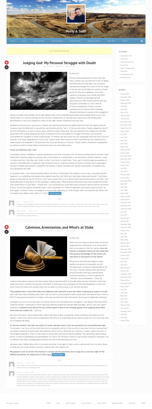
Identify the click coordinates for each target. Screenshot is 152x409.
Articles (12, 41)
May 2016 (124, 234)
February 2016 (125, 243)
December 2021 (126, 97)
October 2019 (125, 162)
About (24, 41)
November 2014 (126, 277)
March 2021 (124, 113)
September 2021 (126, 103)
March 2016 (124, 240)
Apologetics (59, 66)
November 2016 (126, 227)
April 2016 (124, 237)
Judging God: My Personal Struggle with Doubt (59, 62)
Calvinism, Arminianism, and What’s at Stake (59, 227)
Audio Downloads (38, 41)
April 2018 (124, 190)
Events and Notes (57, 41)
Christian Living (126, 62)
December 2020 (126, 122)
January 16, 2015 (29, 372)
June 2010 (124, 318)
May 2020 (124, 140)
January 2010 (125, 321)
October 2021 (125, 100)
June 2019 (124, 172)
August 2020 (125, 131)
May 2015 (124, 262)
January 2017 (125, 221)
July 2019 (124, 168)
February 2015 (125, 268)
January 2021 (125, 119)
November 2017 (126, 206)
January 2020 (125, 153)
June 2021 (124, 106)
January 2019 (125, 178)
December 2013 (126, 311)
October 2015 (125, 255)
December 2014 (126, 274)
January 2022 (125, 94)
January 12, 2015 (47, 231)
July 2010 (124, 314)
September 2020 (126, 128)
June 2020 (124, 137)
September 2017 (126, 209)
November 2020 (126, 125)
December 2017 (126, 203)
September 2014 (126, 283)
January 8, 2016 (33, 211)
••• (59, 199)
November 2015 (126, 252)
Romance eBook (75, 41)
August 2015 (125, 258)
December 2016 (126, 224)
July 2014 (124, 290)
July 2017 (124, 212)
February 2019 (125, 175)
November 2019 (126, 159)
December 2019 (126, 156)
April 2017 (124, 215)
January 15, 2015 (30, 363)
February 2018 (125, 196)
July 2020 (124, 134)
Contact (124, 41)
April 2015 (124, 265)
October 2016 (125, 231)
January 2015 (125, 271)
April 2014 (124, 299)
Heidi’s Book (111, 41)
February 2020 (125, 150)
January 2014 (125, 308)
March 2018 (124, 193)
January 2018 (125, 200)
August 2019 (125, 165)
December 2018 (126, 181)
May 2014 (124, 296)
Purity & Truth (76, 31)
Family (123, 65)
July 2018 (124, 184)
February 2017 (125, 218)
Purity (122, 71)
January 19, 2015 (48, 66)
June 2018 (124, 187)
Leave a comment (70, 66)
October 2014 (125, 280)
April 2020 (124, 144)
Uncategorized (59, 231)
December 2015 (126, 249)
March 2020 (124, 147)
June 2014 (124, 293)
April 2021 (124, 109)
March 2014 (124, 302)
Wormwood (124, 77)
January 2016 (125, 246)
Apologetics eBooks (94, 41)
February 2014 (125, 305)
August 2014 (125, 286)
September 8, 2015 (28, 202)
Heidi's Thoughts (126, 68)
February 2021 (125, 116)
